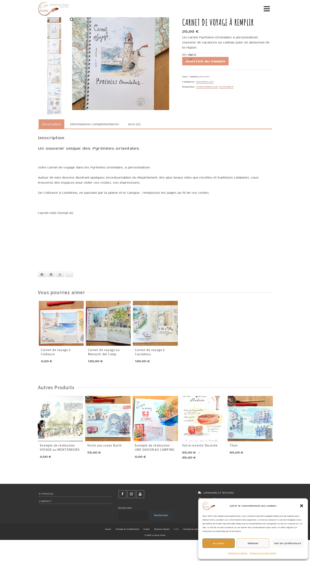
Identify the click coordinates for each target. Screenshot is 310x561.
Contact (45, 501)
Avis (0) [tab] (134, 123)
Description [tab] (51, 123)
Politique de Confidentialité (127, 529)
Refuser (253, 543)
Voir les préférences (287, 543)
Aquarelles (205, 81)
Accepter (219, 543)
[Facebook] (123, 494)
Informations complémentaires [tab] (94, 123)
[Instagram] (131, 494)
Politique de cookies (237, 553)
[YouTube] (140, 494)
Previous (41, 433)
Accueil (108, 529)
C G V (176, 529)
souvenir (226, 86)
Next (269, 433)
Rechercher (125, 508)
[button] (301, 506)
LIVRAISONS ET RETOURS (218, 492)
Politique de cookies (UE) (194, 529)
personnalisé (207, 86)
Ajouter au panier (205, 61)
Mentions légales (162, 529)
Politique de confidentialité (262, 553)
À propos (46, 493)
